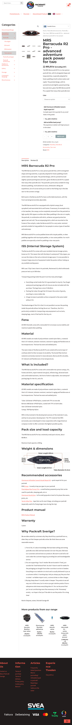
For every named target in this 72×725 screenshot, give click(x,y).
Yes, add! (51, 119)
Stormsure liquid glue (29, 495)
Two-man (46, 33)
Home (45, 31)
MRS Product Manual (28, 515)
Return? (17, 687)
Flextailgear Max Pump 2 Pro (31, 489)
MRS (48, 150)
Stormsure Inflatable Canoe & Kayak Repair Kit (36, 480)
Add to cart (60, 136)
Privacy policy (19, 681)
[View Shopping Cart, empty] (68, 5)
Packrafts (65, 31)
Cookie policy (19, 684)
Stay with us (50, 675)
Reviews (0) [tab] (34, 160)
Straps (26, 486)
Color (44, 95)
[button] (21, 14)
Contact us (3, 671)
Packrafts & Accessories (54, 31)
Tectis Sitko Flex (27, 501)
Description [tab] (25, 160)
